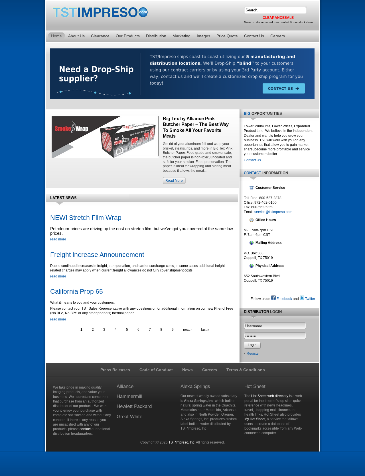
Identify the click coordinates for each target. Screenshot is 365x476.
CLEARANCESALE (278, 18)
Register (253, 354)
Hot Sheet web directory (269, 396)
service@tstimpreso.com (273, 212)
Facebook (284, 299)
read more (58, 239)
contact (85, 429)
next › (187, 330)
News (187, 369)
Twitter (309, 299)
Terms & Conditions (245, 369)
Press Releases (115, 369)
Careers (209, 369)
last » (205, 330)
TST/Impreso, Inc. (182, 442)
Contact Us (252, 160)
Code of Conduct (156, 369)
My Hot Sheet (254, 419)
